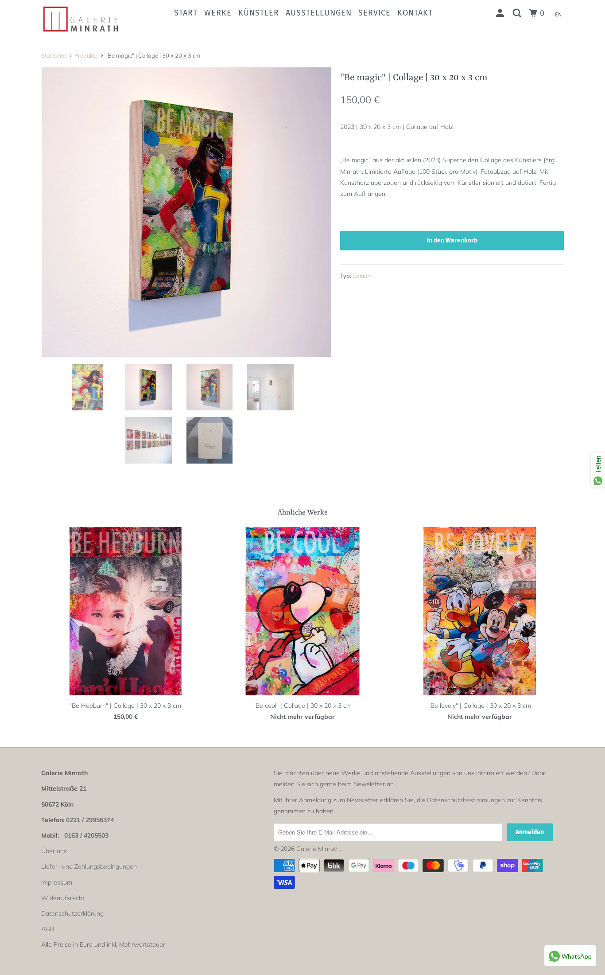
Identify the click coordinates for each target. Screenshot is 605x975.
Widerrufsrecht (63, 898)
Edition (362, 275)
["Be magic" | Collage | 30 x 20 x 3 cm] (186, 212)
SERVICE (374, 13)
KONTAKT (415, 13)
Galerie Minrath (318, 849)
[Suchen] (518, 13)
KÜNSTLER (258, 13)
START (186, 13)
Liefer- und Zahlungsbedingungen (89, 866)
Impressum (56, 882)
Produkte (85, 55)
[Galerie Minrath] (86, 19)
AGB (47, 929)
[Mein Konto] (501, 13)
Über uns (54, 851)
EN (558, 15)
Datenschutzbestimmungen (466, 800)
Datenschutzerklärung (72, 913)
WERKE (218, 13)
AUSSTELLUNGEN (319, 13)
